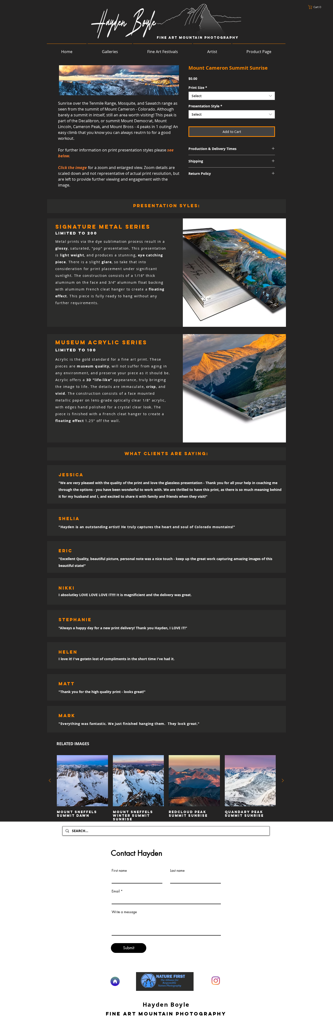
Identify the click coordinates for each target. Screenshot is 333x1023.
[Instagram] (216, 980)
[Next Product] (283, 780)
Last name (177, 870)
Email (116, 891)
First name (119, 870)
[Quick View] (82, 780)
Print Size (197, 87)
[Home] (115, 981)
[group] (166, 788)
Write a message (124, 912)
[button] (315, 7)
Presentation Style (205, 106)
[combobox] (231, 96)
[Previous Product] (50, 780)
